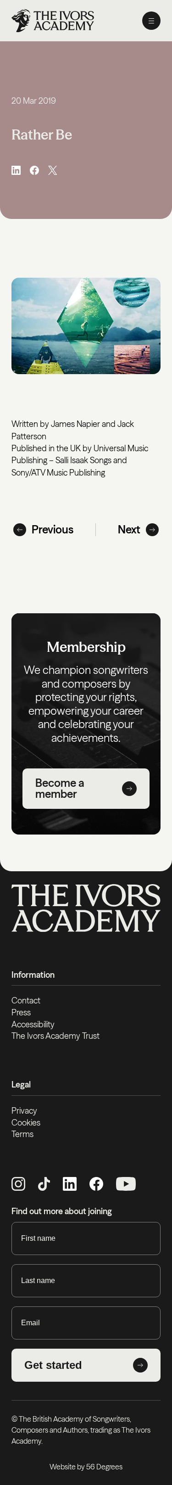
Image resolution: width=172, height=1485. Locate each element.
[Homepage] (52, 20)
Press (21, 1012)
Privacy (24, 1110)
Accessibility (33, 1024)
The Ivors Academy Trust (55, 1036)
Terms (22, 1134)
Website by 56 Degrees (86, 1466)
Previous (52, 529)
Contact (25, 1000)
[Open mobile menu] (151, 20)
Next (129, 529)
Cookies (25, 1122)
